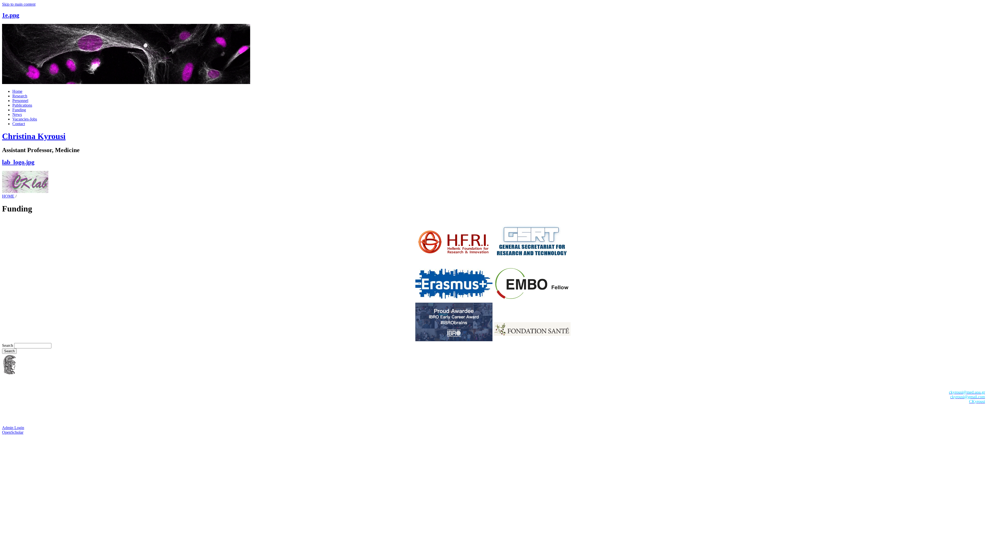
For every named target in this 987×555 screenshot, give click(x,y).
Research (19, 96)
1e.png (10, 15)
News (17, 114)
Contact (18, 124)
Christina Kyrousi (34, 136)
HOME (8, 196)
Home (17, 91)
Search (8, 345)
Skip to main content (18, 4)
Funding (19, 110)
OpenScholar (12, 432)
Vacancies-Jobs (24, 119)
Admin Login (13, 427)
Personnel (20, 100)
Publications (22, 105)
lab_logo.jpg (18, 162)
